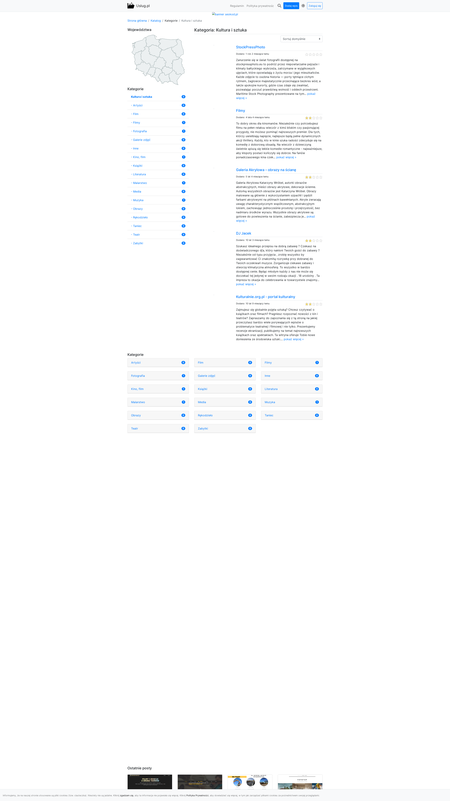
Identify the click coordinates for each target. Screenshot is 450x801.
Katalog (156, 20)
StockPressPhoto (250, 47)
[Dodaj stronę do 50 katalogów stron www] (225, 14)
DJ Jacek (243, 233)
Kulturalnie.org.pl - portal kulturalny (265, 297)
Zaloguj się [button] (315, 5)
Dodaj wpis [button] (291, 5)
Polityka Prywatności (197, 795)
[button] (279, 6)
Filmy (240, 110)
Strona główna (137, 20)
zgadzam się (126, 795)
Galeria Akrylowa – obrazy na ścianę (266, 170)
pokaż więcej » (286, 157)
